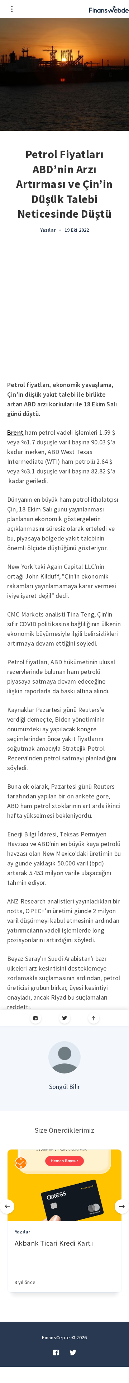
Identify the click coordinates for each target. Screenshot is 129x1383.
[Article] (64, 1185)
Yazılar (48, 230)
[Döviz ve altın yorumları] (109, 9)
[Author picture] (64, 1057)
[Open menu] (11, 9)
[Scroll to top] (93, 1018)
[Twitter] (64, 1018)
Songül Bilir (64, 1086)
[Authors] (21, 1163)
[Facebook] (35, 1018)
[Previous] (7, 1206)
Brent (15, 432)
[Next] (122, 1206)
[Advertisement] (64, 311)
